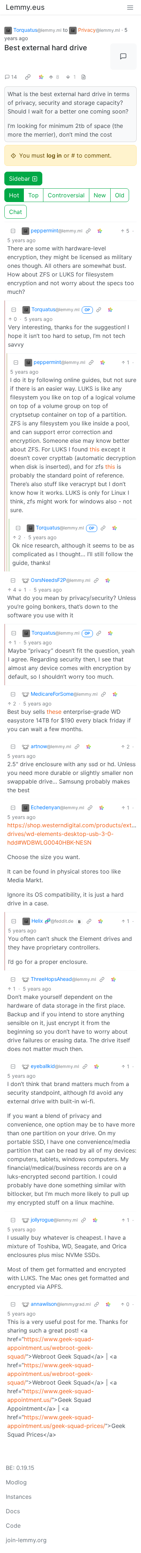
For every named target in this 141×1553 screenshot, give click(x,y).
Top (33, 195)
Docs (13, 1511)
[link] (27, 76)
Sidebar (19, 178)
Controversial (66, 195)
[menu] (130, 7)
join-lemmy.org (26, 1540)
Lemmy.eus (25, 7)
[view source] (83, 77)
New (100, 195)
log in (54, 155)
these (54, 711)
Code (13, 1525)
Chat (15, 211)
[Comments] (123, 56)
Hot (14, 195)
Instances (18, 1496)
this (94, 449)
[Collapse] (13, 230)
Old (119, 195)
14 (14, 77)
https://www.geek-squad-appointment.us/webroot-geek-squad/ (50, 1347)
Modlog (16, 1482)
